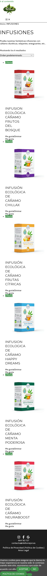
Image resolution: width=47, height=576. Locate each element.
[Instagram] (18, 538)
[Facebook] (23, 538)
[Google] (28, 538)
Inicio (2, 23)
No (34, 569)
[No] (29, 574)
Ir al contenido (7, 1)
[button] (13, 136)
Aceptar (23, 569)
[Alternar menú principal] (8, 19)
